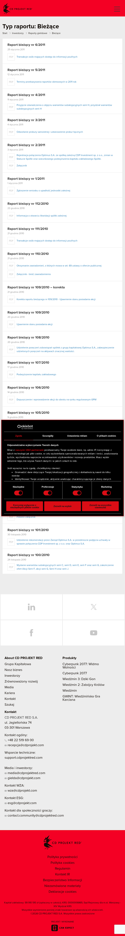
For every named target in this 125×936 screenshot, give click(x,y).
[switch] (47, 493)
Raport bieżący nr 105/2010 (28, 413)
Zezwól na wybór (63, 506)
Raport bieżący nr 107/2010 (28, 362)
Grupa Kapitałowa (18, 664)
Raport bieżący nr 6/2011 (26, 45)
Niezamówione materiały (62, 886)
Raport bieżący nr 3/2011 (26, 120)
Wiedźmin (69, 690)
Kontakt (10, 699)
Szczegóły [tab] (48, 435)
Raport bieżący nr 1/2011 (26, 179)
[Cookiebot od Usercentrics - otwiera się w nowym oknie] (19, 427)
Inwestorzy (12, 675)
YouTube (93, 632)
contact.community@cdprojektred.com (35, 815)
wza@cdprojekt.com (22, 790)
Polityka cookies (63, 863)
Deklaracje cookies (63, 891)
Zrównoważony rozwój (21, 681)
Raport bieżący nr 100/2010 (28, 555)
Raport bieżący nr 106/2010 (28, 387)
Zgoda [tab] (18, 435)
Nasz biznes (13, 670)
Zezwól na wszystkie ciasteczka (100, 506)
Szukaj (9, 704)
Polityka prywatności (62, 857)
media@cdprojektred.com (26, 773)
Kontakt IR (62, 874)
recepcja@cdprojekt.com (25, 745)
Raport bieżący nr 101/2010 (28, 530)
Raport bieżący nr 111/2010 (27, 229)
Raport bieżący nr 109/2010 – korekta (36, 287)
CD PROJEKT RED (17, 8)
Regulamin (62, 868)
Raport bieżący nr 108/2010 (28, 337)
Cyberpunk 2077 (74, 673)
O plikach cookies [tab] (106, 435)
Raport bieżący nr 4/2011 (26, 95)
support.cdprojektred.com (24, 757)
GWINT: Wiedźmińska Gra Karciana (81, 698)
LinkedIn (31, 607)
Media (9, 687)
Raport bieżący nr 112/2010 (28, 204)
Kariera (10, 693)
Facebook (31, 632)
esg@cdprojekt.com (22, 803)
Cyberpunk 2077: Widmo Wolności (80, 666)
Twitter (93, 607)
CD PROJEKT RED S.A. (21, 717)
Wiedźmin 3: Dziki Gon (78, 679)
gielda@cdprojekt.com (23, 778)
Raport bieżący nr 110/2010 (28, 254)
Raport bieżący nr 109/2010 (28, 312)
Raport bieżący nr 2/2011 (26, 145)
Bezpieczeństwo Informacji (62, 880)
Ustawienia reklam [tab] (77, 435)
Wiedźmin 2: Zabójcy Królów (83, 685)
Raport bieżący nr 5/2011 (26, 70)
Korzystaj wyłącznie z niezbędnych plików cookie (24, 506)
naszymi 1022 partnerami (29, 449)
